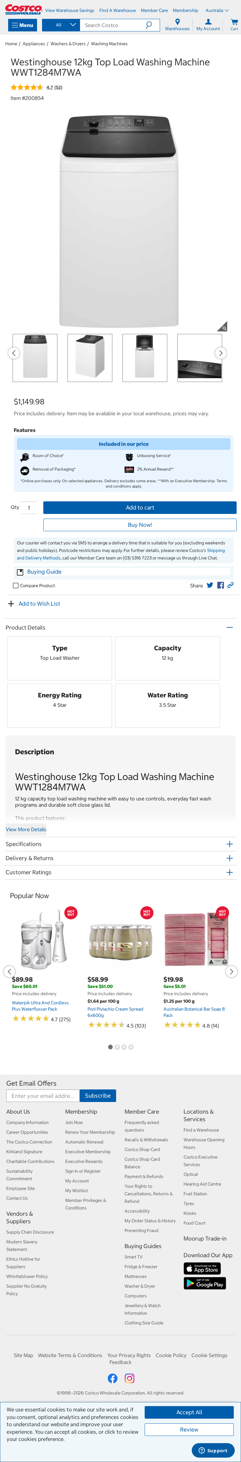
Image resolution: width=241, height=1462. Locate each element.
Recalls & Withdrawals (146, 1140)
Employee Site (20, 1188)
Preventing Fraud (141, 1230)
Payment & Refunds (144, 1176)
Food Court (195, 1223)
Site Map (23, 1355)
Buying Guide (44, 571)
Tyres (189, 1203)
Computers (136, 1296)
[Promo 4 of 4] (130, 1047)
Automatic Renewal (84, 1142)
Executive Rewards (84, 1161)
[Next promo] (221, 353)
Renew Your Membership (90, 1132)
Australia (214, 10)
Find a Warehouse (201, 1130)
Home (11, 43)
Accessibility (137, 1211)
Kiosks (190, 1213)
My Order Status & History (150, 1221)
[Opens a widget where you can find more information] (213, 1451)
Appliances (34, 43)
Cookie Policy (171, 1355)
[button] (153, 25)
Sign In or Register (83, 1171)
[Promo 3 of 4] (123, 1047)
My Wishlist (76, 1190)
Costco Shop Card (142, 1149)
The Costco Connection (29, 1142)
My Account (77, 1181)
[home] (24, 9)
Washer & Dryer (140, 1286)
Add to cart (140, 507)
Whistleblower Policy (27, 1276)
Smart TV (134, 1257)
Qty (15, 507)
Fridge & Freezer (141, 1266)
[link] (210, 585)
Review (189, 1429)
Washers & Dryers (68, 43)
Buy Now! (140, 524)
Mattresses (136, 1276)
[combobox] (60, 24)
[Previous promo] (14, 353)
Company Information (27, 1122)
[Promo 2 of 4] (117, 1047)
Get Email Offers (31, 1083)
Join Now (74, 1122)
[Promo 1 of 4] (110, 1047)
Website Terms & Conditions (70, 1355)
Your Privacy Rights (129, 1355)
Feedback (120, 1362)
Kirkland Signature (24, 1151)
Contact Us (17, 1198)
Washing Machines (109, 43)
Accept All (189, 1412)
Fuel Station (195, 1194)
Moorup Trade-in (205, 1238)
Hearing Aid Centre (202, 1184)
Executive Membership (88, 1151)
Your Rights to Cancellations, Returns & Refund (149, 1193)
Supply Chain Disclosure (30, 1232)
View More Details (26, 829)
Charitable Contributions (30, 1161)
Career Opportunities (27, 1132)
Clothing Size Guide (144, 1323)
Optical (191, 1174)
